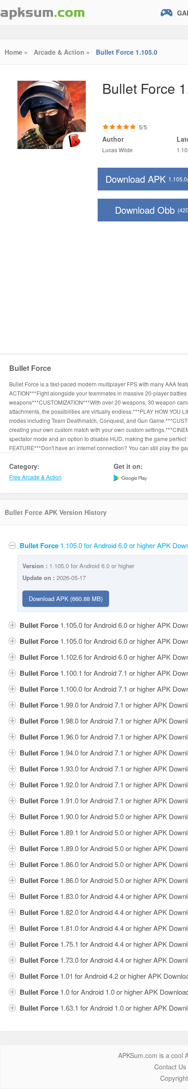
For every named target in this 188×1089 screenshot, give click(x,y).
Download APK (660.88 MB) (66, 598)
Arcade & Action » (62, 52)
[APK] (42, 12)
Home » (16, 52)
